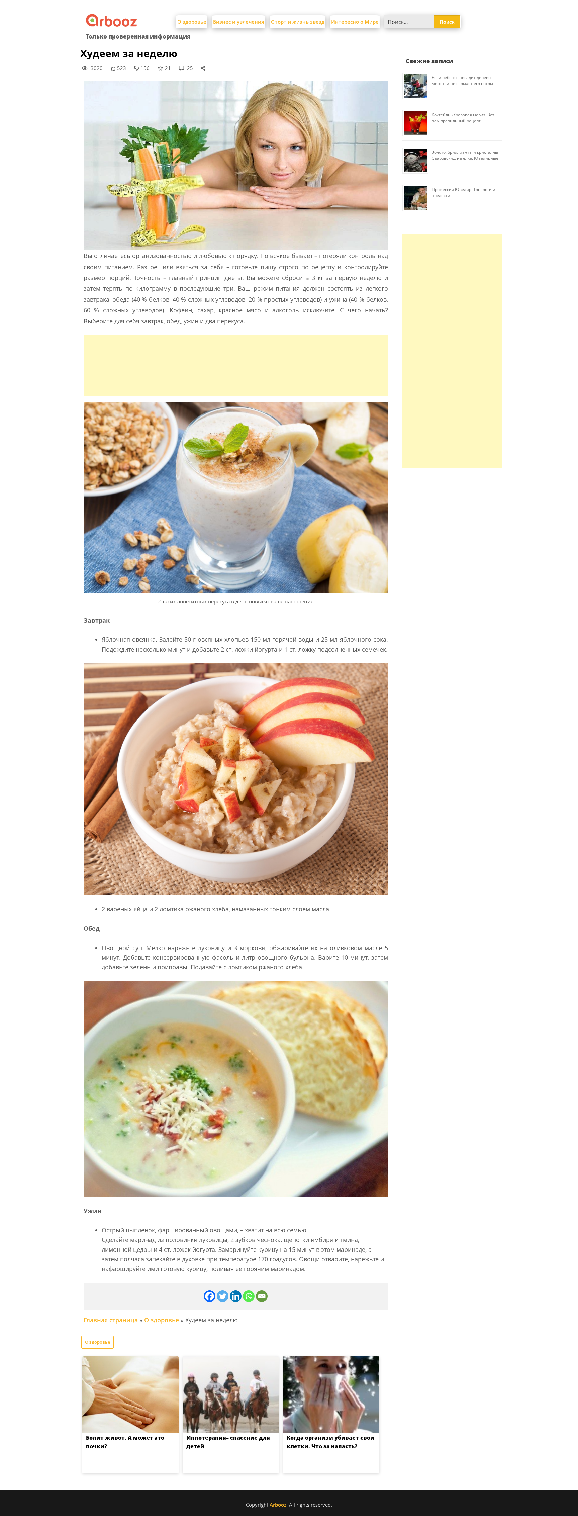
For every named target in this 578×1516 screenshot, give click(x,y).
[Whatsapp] (249, 1296)
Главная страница (111, 1320)
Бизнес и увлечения (238, 21)
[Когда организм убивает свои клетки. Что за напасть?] (331, 1394)
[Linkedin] (236, 1296)
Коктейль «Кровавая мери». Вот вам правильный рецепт (463, 118)
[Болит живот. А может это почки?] (130, 1394)
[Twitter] (222, 1296)
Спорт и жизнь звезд (297, 21)
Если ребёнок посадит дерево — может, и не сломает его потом (464, 80)
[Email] (262, 1296)
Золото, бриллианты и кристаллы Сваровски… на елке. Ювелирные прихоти (465, 158)
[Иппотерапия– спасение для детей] (231, 1394)
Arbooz (278, 1504)
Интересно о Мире (355, 21)
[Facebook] (209, 1296)
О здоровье (191, 21)
